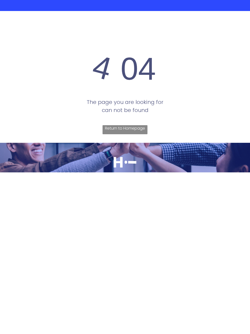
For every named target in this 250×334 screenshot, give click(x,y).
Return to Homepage (125, 128)
